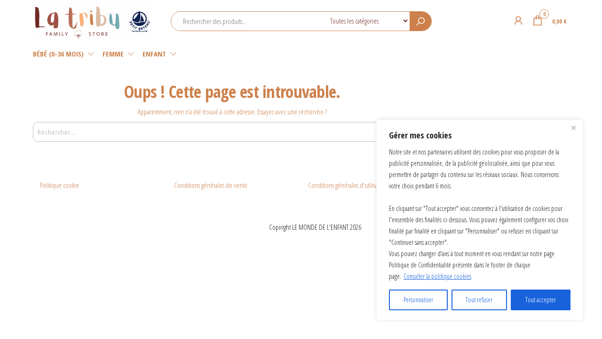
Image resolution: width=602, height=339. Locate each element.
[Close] (573, 127)
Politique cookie (59, 185)
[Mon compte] (518, 20)
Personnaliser (418, 299)
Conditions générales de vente (210, 185)
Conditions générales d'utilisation (347, 185)
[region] (479, 220)
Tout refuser (479, 299)
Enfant (154, 53)
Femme (113, 53)
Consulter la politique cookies (437, 276)
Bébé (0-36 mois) (58, 53)
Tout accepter (540, 299)
